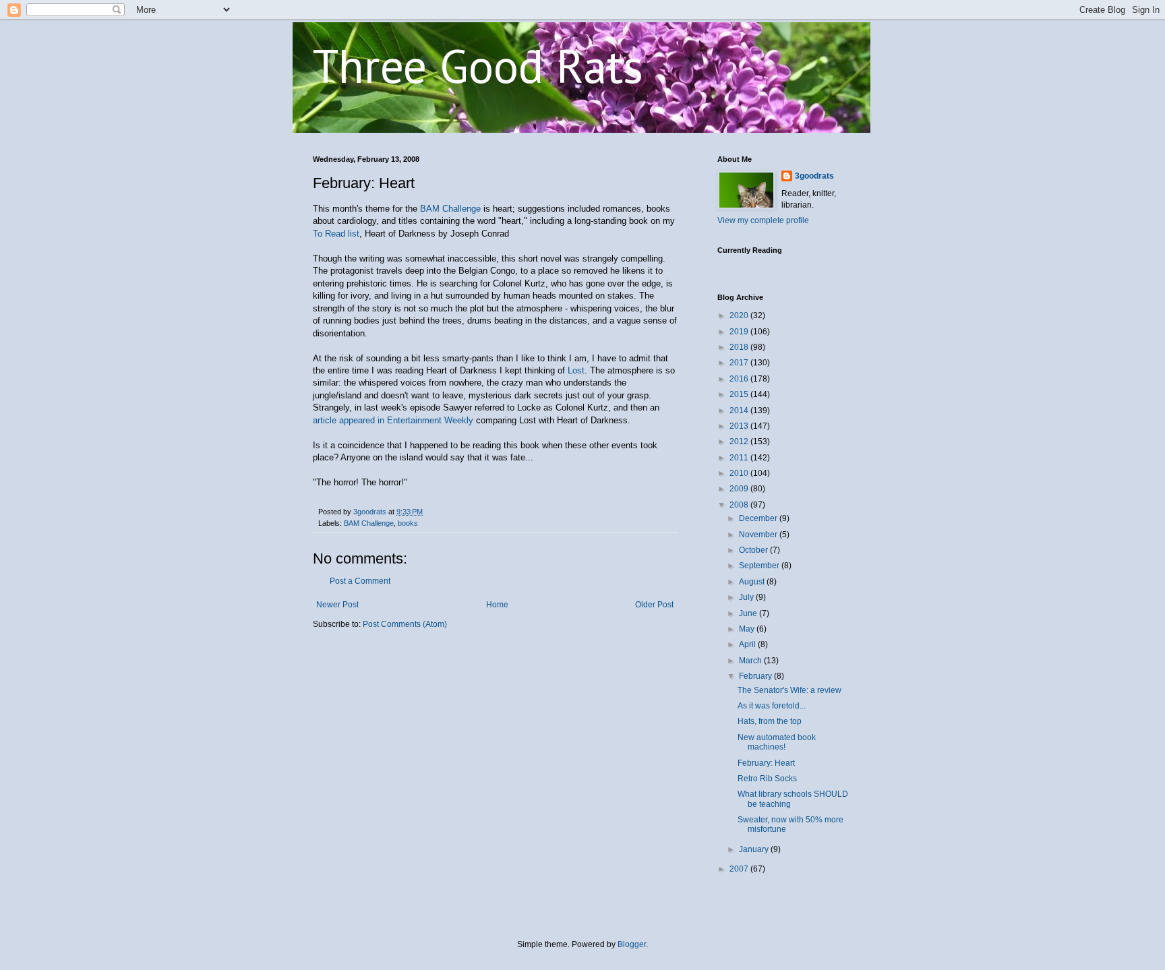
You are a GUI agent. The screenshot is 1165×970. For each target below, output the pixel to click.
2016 (739, 379)
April (748, 644)
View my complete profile (763, 220)
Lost (576, 370)
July (747, 597)
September (760, 565)
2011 (739, 457)
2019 (739, 331)
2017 (739, 362)
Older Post (654, 604)
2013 (739, 426)
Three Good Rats (478, 65)
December (759, 518)
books (408, 523)
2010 (739, 473)
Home (497, 604)
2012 (739, 441)
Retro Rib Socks (767, 778)
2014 (739, 410)
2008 (739, 505)
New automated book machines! (777, 742)
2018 (739, 347)
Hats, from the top (770, 721)
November (759, 534)
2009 (739, 488)
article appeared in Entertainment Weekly (394, 420)
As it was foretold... (772, 705)
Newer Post (337, 604)
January (755, 849)
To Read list (336, 234)
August (753, 581)
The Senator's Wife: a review (789, 690)
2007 (739, 869)
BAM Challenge (450, 209)
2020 (739, 315)
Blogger (632, 944)
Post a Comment (360, 581)
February (756, 676)
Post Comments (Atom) (405, 624)
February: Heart (766, 763)
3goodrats (814, 176)
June (749, 613)
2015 (739, 394)
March (751, 660)
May (747, 629)
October (754, 550)
